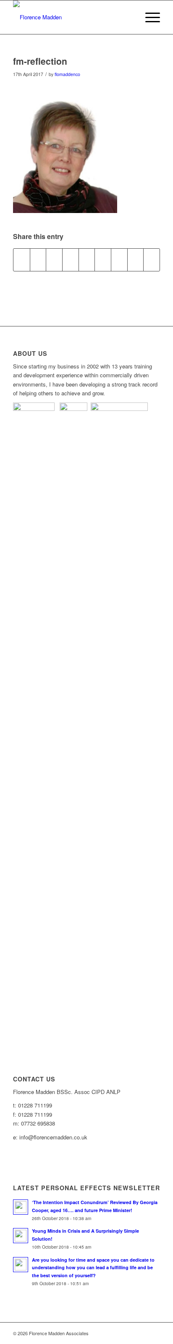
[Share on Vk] (119, 260)
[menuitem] (148, 17)
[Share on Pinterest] (71, 260)
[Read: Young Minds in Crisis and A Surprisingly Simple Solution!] (20, 1235)
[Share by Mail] (152, 260)
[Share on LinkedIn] (87, 260)
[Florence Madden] (72, 17)
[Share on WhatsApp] (54, 260)
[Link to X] (153, 1333)
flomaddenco (67, 74)
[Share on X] (38, 260)
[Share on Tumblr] (103, 260)
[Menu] (148, 17)
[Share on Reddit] (136, 260)
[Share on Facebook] (21, 260)
